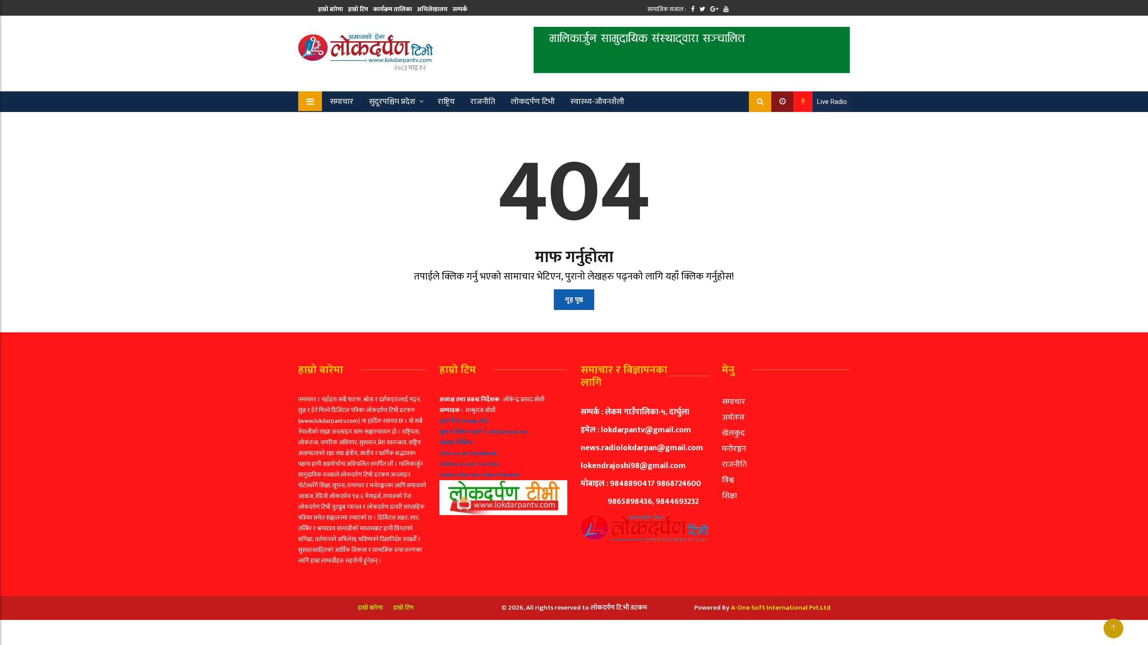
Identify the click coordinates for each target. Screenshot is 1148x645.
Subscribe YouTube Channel (479, 474)
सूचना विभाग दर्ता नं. (463, 431)
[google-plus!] (714, 9)
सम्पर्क (459, 9)
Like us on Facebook (468, 453)
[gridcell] (503, 454)
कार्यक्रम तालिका (392, 9)
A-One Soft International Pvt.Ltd (781, 607)
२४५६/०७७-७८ (508, 431)
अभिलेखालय (432, 9)
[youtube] (726, 9)
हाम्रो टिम (358, 9)
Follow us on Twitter (469, 464)
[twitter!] (702, 9)
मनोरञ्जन (734, 449)
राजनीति (482, 101)
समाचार (341, 101)
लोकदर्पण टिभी (533, 101)
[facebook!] (693, 9)
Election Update (389, 122)
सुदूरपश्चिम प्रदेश (392, 101)
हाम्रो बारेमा (330, 9)
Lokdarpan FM (455, 122)
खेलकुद (335, 122)
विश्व (728, 480)
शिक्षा (729, 496)
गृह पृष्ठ (574, 300)
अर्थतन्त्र (733, 417)
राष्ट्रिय (446, 101)
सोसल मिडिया (456, 442)
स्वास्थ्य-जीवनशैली (597, 101)
